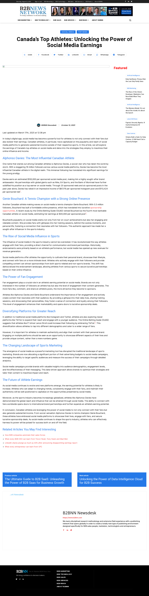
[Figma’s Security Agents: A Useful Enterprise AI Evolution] (119, 123)
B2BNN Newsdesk (48, 125)
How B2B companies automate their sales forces (25, 435)
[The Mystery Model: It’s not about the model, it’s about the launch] (119, 108)
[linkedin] (67, 529)
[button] (130, 20)
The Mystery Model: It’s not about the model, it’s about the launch (135, 110)
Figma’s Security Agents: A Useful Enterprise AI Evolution (135, 125)
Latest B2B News (132, 119)
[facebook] (63, 529)
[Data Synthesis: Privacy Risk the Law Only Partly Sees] (119, 78)
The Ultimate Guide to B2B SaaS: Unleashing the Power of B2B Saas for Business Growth (35, 481)
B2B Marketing (131, 88)
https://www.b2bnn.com (72, 518)
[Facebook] (125, 1)
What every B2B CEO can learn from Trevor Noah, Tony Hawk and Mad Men (36, 439)
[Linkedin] (128, 1)
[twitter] (71, 529)
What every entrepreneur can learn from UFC (23, 447)
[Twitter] (131, 1)
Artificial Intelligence (133, 75)
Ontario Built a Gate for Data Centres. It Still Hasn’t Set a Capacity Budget (136, 139)
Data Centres (131, 133)
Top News (82, 32)
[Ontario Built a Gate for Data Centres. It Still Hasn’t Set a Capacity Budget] (119, 137)
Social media (68, 32)
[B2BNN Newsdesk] (39, 125)
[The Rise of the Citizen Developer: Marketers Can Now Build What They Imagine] (119, 93)
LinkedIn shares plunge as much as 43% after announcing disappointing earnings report (41, 443)
